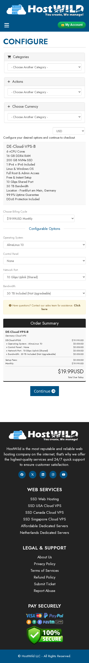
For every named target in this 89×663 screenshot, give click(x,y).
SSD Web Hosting (44, 499)
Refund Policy (44, 577)
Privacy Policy (44, 563)
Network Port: (11, 270)
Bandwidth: (9, 286)
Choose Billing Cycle (15, 212)
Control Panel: (11, 254)
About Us (44, 557)
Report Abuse (44, 590)
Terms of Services (44, 570)
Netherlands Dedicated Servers (44, 532)
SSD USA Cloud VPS (44, 505)
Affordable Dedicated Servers (44, 525)
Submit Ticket (44, 584)
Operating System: (13, 238)
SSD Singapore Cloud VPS (44, 519)
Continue (42, 391)
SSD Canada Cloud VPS (44, 512)
